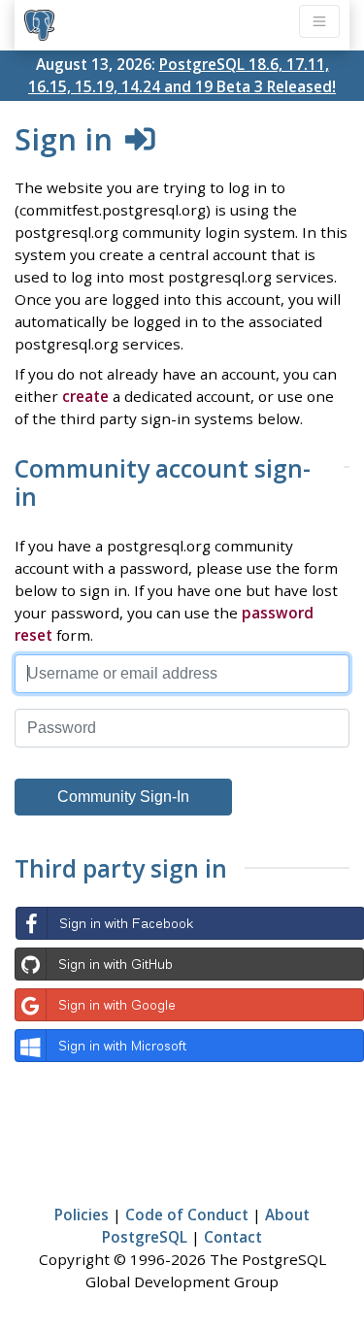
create (85, 396)
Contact (233, 1237)
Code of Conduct (186, 1214)
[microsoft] (189, 1045)
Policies (81, 1214)
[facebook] (189, 923)
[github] (189, 964)
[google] (189, 1004)
